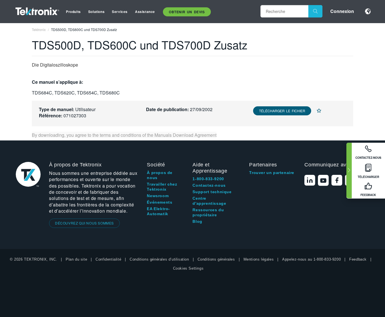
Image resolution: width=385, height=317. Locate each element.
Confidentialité (108, 259)
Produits (73, 11)
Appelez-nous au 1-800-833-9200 (311, 259)
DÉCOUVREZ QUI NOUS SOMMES (84, 223)
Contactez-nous (209, 185)
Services (120, 11)
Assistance (145, 11)
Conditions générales (216, 259)
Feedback (358, 259)
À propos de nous (159, 175)
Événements (159, 202)
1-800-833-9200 (208, 179)
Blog (197, 221)
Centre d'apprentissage (209, 201)
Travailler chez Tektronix (162, 186)
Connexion (342, 11)
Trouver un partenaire (271, 172)
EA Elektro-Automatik (158, 211)
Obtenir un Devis (187, 11)
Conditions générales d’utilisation (159, 259)
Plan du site (76, 259)
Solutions (96, 11)
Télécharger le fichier (282, 110)
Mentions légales (259, 259)
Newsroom (158, 195)
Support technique (212, 192)
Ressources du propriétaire (208, 212)
